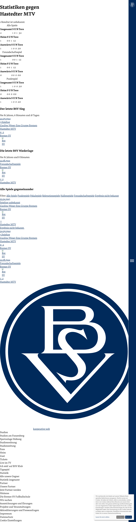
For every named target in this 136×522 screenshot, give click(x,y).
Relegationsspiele (51, 195)
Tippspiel (4, 469)
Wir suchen (6, 500)
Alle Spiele (11, 195)
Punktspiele (24, 195)
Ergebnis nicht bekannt (107, 195)
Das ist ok (128, 517)
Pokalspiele (36, 195)
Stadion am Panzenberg (12, 435)
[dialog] (114, 507)
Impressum (6, 513)
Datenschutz (6, 517)
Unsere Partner (7, 486)
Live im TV (5, 462)
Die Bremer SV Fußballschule (15, 496)
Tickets (3, 459)
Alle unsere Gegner (9, 476)
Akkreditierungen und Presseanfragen (19, 510)
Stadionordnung (8, 442)
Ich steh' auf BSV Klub (11, 466)
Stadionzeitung (8, 445)
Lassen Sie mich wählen (102, 517)
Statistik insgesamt (10, 479)
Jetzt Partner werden (10, 489)
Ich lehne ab (120, 517)
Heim (3, 452)
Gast (2, 456)
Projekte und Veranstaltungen (15, 506)
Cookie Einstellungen (11, 520)
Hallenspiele (67, 195)
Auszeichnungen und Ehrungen (16, 503)
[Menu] (132, 261)
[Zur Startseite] (132, 4)
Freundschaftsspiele (84, 195)
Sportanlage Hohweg (11, 439)
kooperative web (41, 428)
